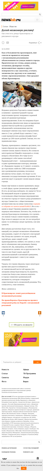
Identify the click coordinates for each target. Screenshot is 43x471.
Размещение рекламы (9, 452)
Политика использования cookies (12, 392)
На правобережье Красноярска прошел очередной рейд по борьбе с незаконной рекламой (20, 302)
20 (7, 42)
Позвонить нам (28, 452)
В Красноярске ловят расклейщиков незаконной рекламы (18, 294)
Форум (26, 377)
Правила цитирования (9, 448)
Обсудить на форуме (23, 324)
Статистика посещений (31, 448)
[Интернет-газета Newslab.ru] (11, 19)
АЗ (30, 206)
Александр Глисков (3, 42)
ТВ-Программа (29, 373)
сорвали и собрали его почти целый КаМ (21, 205)
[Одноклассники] (38, 459)
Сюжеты (5, 377)
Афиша (26, 369)
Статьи (5, 26)
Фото (4, 381)
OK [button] (24, 468)
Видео (25, 381)
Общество (13, 26)
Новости (5, 369)
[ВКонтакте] (19, 459)
